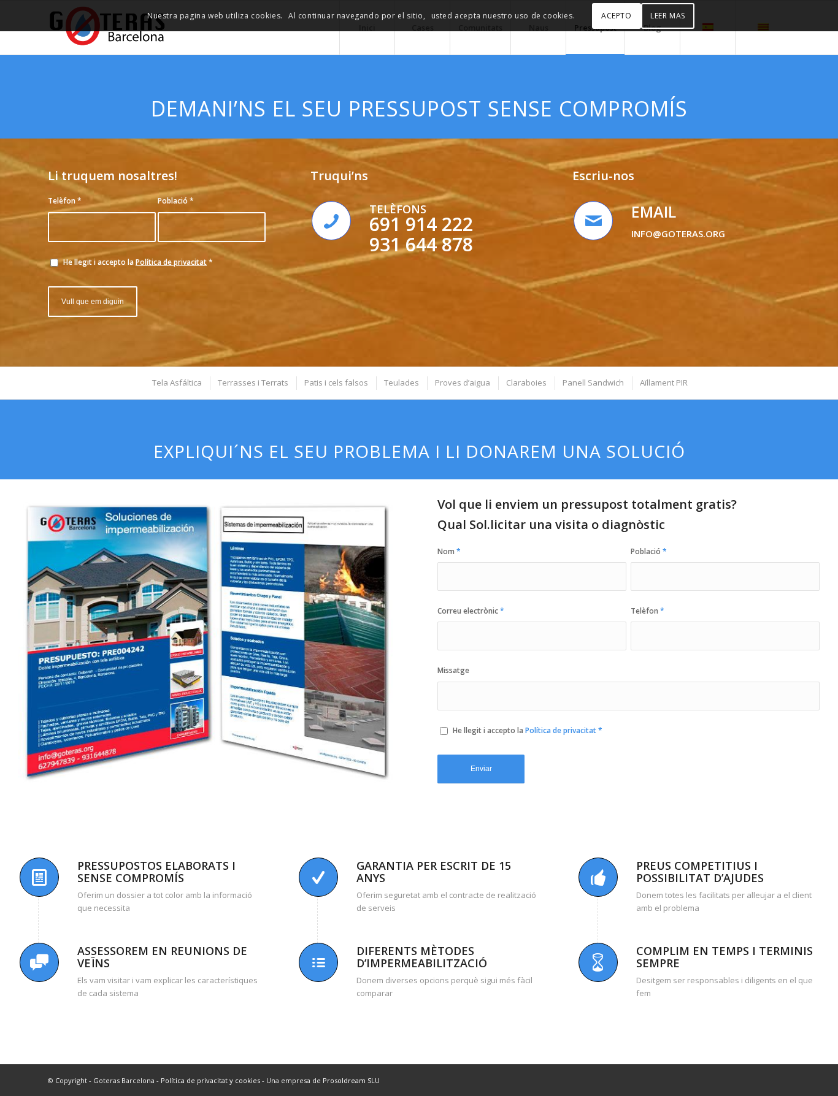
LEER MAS (667, 15)
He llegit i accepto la (138, 262)
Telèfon (65, 201)
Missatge (453, 670)
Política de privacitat (171, 262)
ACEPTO (616, 15)
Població (176, 201)
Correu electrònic (470, 611)
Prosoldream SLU (351, 1080)
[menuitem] (176, 382)
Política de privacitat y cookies (210, 1080)
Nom (449, 551)
